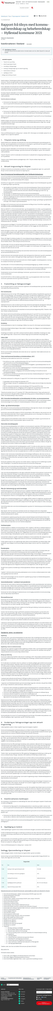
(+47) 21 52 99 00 (8, 995)
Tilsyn (23, 1)
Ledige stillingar (3, 978)
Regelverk (18, 1)
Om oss (17, 3)
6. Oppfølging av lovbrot (7, 72)
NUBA (48, 1)
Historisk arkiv (39, 978)
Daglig (39, 997)
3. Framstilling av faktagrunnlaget (9, 66)
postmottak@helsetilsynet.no (7, 998)
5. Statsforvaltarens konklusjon (8, 70)
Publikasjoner (41, 1)
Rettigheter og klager (31, 1)
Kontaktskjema (4, 997)
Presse (27, 3)
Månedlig (39, 999)
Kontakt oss (22, 3)
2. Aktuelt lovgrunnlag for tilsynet (9, 64)
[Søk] (32, 7)
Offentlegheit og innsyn (47, 978)
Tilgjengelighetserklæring (15, 978)
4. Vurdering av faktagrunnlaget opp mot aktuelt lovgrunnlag (15, 68)
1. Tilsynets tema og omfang (8, 62)
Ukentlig (44, 997)
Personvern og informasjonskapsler (28, 978)
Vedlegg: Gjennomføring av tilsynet (9, 75)
